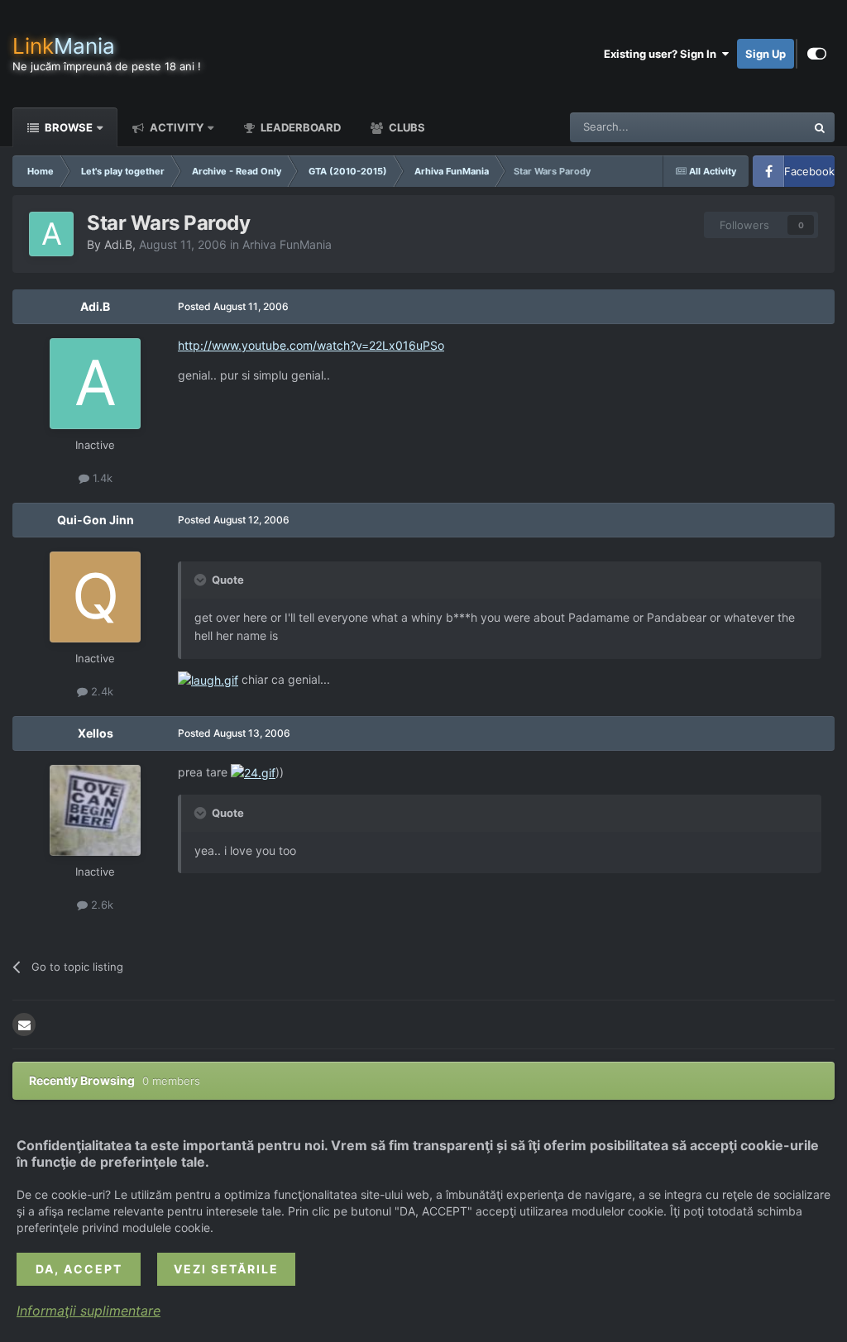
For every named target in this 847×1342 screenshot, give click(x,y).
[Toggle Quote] (201, 579)
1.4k (100, 478)
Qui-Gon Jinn (95, 520)
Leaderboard (299, 127)
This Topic (758, 127)
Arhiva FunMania (287, 244)
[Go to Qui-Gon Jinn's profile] (95, 597)
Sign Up (765, 53)
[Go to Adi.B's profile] (51, 234)
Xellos (95, 733)
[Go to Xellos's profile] (95, 810)
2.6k (100, 904)
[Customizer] (817, 54)
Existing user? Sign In (662, 53)
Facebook (809, 171)
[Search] (820, 127)
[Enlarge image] (208, 679)
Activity (175, 127)
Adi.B (118, 244)
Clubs (405, 127)
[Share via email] (24, 1024)
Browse (67, 127)
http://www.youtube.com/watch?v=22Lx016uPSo (311, 345)
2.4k (100, 691)
